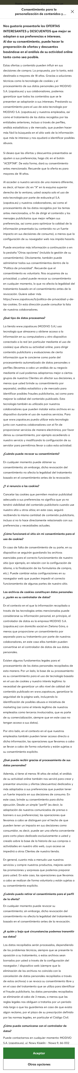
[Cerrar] (72, 11)
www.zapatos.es (26, 326)
